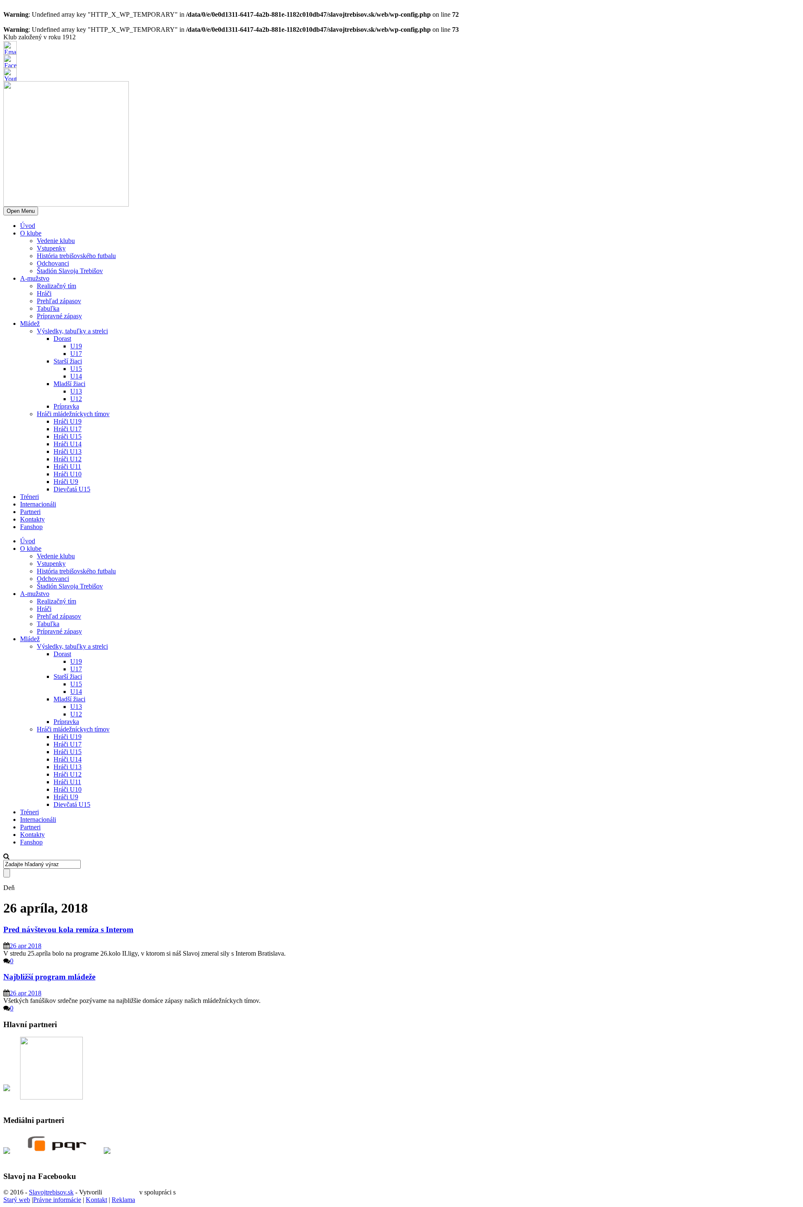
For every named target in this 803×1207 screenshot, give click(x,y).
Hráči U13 (68, 451)
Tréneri (29, 496)
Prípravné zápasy (59, 316)
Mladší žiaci (69, 383)
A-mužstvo (34, 278)
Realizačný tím (56, 285)
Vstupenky (51, 248)
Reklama (123, 1199)
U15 (76, 368)
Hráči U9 (66, 481)
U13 (76, 391)
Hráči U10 (68, 474)
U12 (76, 398)
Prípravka (66, 406)
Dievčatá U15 (72, 489)
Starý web (16, 1199)
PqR (183, 1192)
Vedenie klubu (56, 240)
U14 (76, 376)
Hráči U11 (67, 466)
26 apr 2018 (25, 945)
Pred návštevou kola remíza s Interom (68, 929)
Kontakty (32, 519)
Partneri (30, 511)
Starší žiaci (68, 361)
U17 (76, 353)
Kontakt (96, 1199)
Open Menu (21, 211)
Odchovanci (53, 263)
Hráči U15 (68, 436)
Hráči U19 (68, 421)
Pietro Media (121, 1192)
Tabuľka (48, 308)
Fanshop (31, 526)
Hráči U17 (68, 428)
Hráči (44, 293)
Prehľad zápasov (59, 300)
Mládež (30, 323)
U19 (76, 346)
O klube (30, 233)
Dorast (62, 338)
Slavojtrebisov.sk (51, 1192)
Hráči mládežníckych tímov (73, 413)
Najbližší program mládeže (49, 976)
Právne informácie (57, 1199)
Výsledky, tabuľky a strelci (72, 331)
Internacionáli (38, 504)
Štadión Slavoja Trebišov (70, 270)
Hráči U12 (68, 459)
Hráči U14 (68, 444)
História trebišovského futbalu (76, 255)
